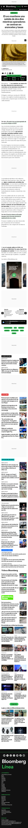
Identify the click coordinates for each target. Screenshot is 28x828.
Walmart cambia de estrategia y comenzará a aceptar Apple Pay (8, 430)
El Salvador (3, 788)
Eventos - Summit (4, 819)
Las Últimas (21, 327)
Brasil (22, 330)
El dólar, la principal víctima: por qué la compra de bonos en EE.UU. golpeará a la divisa (10, 495)
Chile (2, 781)
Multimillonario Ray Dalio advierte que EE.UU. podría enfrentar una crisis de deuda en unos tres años (8, 313)
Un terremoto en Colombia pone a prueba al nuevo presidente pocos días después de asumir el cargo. (9, 582)
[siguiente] (25, 313)
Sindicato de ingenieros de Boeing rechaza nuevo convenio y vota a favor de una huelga (9, 408)
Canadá (14, 333)
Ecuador (3, 784)
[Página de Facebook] (4, 755)
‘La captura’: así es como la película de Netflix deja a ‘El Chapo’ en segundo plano (19, 721)
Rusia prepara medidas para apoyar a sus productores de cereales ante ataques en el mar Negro (9, 400)
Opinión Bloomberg (7, 550)
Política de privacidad (5, 811)
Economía (3, 796)
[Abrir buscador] (22, 6)
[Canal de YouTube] (11, 755)
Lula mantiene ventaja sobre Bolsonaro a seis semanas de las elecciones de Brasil (10, 414)
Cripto (2, 801)
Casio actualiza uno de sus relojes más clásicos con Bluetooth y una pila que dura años (7, 738)
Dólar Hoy (3, 798)
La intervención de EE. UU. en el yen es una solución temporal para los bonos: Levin (10, 590)
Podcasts (3, 803)
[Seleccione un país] (3, 6)
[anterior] (2, 313)
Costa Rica (3, 787)
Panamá (3, 785)
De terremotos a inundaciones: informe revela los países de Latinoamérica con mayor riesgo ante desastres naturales (10, 606)
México (2, 776)
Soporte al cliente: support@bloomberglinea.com (11, 823)
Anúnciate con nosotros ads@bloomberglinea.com (11, 822)
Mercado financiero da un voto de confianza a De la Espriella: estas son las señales (7, 639)
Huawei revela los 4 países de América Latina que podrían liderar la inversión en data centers (10, 363)
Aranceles (7, 330)
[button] (25, 40)
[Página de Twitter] (7, 755)
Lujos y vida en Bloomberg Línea (13, 708)
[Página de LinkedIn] (17, 755)
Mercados (14, 13)
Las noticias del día (8, 327)
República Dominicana (5, 790)
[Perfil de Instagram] (14, 755)
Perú (2, 783)
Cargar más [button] (14, 704)
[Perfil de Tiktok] (20, 755)
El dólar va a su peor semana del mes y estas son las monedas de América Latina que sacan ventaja (9, 486)
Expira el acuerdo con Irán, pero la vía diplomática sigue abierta (9, 575)
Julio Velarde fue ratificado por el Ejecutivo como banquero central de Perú (19, 677)
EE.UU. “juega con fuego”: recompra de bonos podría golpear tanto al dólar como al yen (10, 477)
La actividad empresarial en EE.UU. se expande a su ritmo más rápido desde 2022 (20, 696)
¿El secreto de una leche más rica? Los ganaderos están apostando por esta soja (10, 613)
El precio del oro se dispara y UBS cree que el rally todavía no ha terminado (9, 371)
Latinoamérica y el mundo (6, 774)
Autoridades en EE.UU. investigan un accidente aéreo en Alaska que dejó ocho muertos (7, 677)
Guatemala (3, 791)
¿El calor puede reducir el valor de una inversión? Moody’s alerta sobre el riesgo (9, 620)
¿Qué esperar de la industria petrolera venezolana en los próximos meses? (9, 526)
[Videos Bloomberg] (14, 570)
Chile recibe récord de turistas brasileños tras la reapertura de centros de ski (20, 639)
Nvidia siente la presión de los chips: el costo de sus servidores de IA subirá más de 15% (10, 507)
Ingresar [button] (25, 6)
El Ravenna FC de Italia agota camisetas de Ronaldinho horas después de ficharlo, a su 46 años (20, 738)
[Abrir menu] (1, 6)
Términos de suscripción (6, 812)
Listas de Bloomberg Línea (6, 804)
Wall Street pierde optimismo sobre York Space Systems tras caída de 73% (19, 312)
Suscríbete (3, 810)
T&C (2, 814)
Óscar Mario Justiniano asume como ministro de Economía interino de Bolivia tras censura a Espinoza (20, 658)
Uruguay (3, 786)
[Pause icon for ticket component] (1, 9)
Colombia (3, 779)
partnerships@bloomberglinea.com (8, 821)
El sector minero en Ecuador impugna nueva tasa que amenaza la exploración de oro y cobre (11, 216)
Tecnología (3, 813)
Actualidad (3, 800)
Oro (15, 327)
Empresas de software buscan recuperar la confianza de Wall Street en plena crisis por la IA (9, 544)
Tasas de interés (15, 330)
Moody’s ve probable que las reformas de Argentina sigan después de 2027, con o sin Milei (7, 657)
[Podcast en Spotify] (24, 755)
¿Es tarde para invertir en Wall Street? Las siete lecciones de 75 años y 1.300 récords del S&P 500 (10, 517)
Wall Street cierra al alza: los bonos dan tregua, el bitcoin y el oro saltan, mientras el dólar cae (10, 467)
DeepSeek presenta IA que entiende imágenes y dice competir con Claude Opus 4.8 (7, 696)
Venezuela (3, 780)
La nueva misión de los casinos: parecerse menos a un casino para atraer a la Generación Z (7, 721)
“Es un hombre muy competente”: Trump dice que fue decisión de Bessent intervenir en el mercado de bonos (9, 422)
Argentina (3, 778)
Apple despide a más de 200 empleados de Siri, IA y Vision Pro (10, 436)
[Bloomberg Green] (14, 597)
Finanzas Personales (5, 802)
